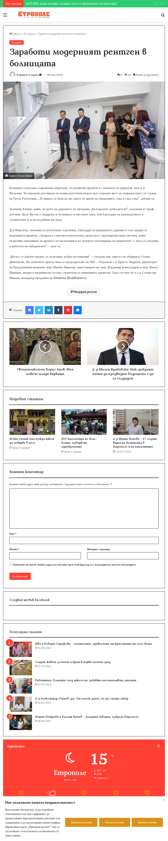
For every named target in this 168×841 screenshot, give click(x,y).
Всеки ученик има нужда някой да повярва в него (31, 440)
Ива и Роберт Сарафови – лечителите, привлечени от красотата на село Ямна (93, 644)
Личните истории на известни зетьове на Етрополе (61, 6)
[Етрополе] (32, 14)
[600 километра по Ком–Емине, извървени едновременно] (84, 422)
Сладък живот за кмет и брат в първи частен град (72, 662)
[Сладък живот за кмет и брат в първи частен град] (20, 667)
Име (12, 533)
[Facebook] (29, 310)
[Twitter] (39, 310)
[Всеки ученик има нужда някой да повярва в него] (32, 422)
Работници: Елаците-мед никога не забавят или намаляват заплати (85, 680)
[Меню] (5, 16)
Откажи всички (114, 822)
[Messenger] (78, 310)
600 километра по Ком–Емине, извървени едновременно (79, 442)
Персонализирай (81, 822)
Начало (16, 33)
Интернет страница (98, 549)
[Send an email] (40, 74)
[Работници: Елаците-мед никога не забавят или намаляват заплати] (20, 686)
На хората (29, 33)
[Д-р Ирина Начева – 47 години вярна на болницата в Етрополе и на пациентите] (136, 422)
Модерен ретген (85, 292)
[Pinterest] (68, 310)
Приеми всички (147, 822)
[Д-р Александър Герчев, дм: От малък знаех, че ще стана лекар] (20, 704)
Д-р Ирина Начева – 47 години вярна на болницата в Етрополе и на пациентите (135, 442)
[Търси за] (163, 16)
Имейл (14, 549)
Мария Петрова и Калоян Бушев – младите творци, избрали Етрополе (87, 717)
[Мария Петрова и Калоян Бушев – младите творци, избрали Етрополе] (20, 722)
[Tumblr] (58, 310)
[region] (84, 818)
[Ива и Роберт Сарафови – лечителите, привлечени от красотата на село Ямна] (20, 649)
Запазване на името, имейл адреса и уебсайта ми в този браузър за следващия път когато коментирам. (74, 564)
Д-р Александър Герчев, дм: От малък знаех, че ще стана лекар (81, 698)
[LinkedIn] (49, 310)
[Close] (163, 799)
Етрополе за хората (28, 74)
